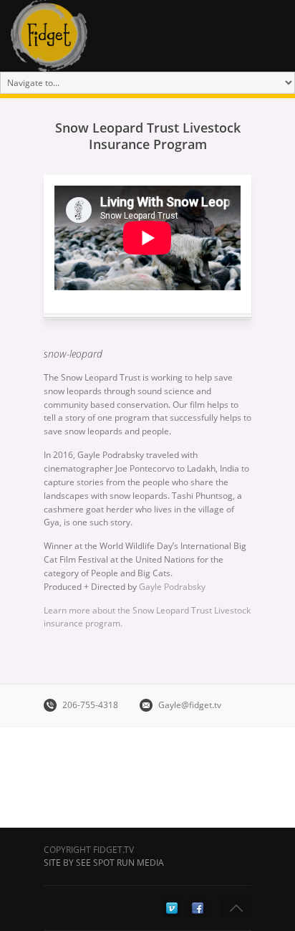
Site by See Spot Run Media (104, 862)
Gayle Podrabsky (172, 587)
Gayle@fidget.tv (189, 705)
